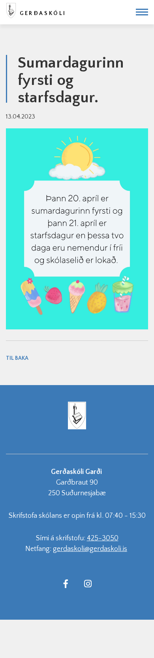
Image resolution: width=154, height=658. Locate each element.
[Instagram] (88, 583)
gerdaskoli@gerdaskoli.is (90, 549)
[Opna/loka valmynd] (142, 12)
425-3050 (102, 538)
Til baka (17, 358)
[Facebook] (65, 583)
